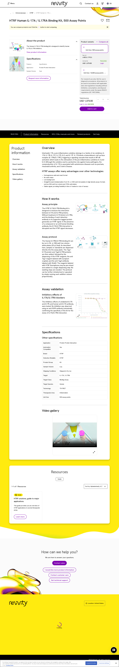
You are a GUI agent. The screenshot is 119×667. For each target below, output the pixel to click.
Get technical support (59, 580)
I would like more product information (59, 570)
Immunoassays (21, 13)
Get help (96, 134)
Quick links (14, 134)
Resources (45, 134)
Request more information (39, 78)
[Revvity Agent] (114, 650)
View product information (36, 52)
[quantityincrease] (108, 99)
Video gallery (17, 179)
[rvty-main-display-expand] (94, 452)
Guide (59, 479)
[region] (59, 663)
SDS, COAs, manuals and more (63, 134)
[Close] (116, 663)
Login (102, 63)
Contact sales (59, 563)
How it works (17, 164)
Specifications (17, 174)
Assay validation (18, 169)
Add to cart (91, 109)
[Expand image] (78, 211)
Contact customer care (60, 575)
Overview (16, 159)
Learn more (20, 517)
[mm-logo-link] (59, 3)
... (10, 13)
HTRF (31, 13)
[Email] (108, 22)
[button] (97, 3)
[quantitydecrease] (98, 99)
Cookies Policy (9, 665)
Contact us (89, 3)
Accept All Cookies (91, 663)
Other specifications (52, 337)
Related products (83, 134)
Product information (31, 134)
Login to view (83, 104)
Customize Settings (104, 663)
